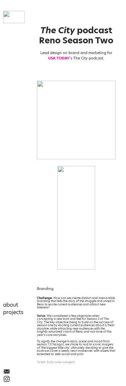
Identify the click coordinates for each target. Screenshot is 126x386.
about (10, 304)
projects (13, 312)
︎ (6, 379)
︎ (6, 371)
